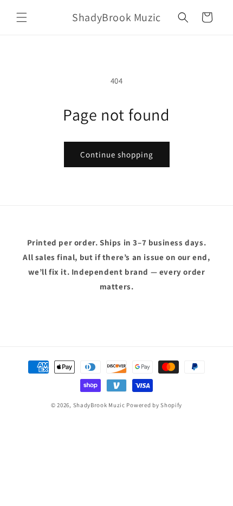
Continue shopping (116, 154)
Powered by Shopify (154, 405)
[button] (22, 17)
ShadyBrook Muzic (100, 405)
